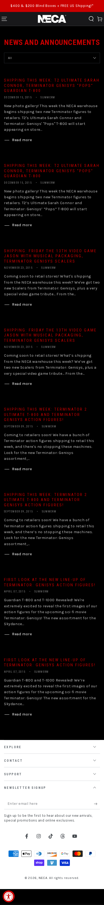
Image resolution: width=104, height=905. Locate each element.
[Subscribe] (97, 804)
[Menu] (4, 18)
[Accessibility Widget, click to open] (9, 896)
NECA (43, 878)
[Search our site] (91, 18)
